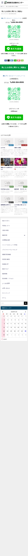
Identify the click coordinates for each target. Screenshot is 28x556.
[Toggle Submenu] (24, 235)
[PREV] (2, 312)
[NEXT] (25, 312)
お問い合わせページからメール (12, 18)
